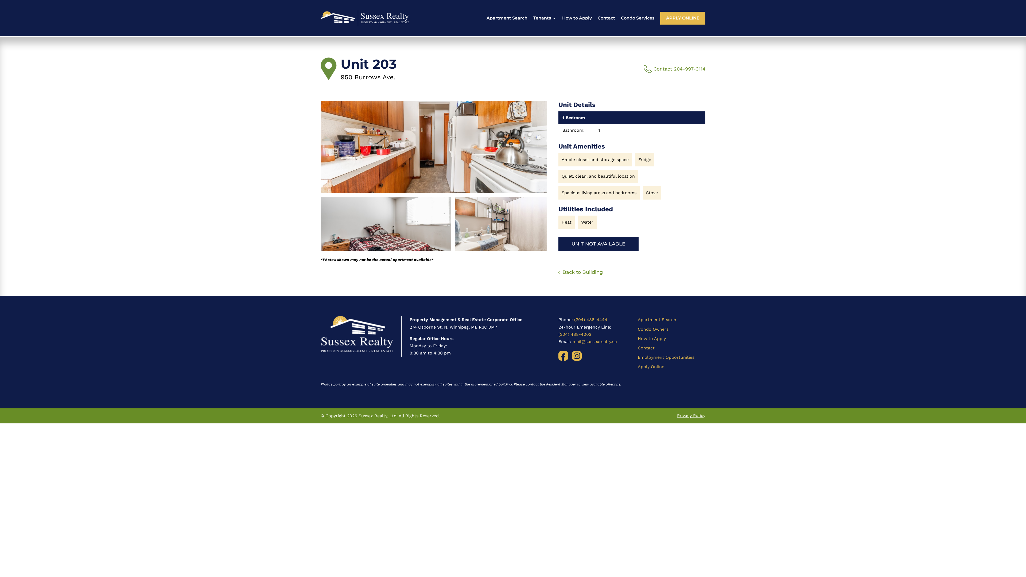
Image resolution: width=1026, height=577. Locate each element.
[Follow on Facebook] (563, 356)
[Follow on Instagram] (577, 356)
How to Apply (577, 18)
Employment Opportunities (666, 357)
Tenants (542, 18)
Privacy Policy (691, 415)
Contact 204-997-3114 (679, 69)
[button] (434, 147)
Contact (606, 18)
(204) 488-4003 (574, 334)
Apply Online (682, 18)
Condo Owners (653, 329)
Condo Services (637, 18)
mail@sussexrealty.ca (595, 341)
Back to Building (582, 272)
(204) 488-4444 (590, 319)
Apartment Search (507, 18)
